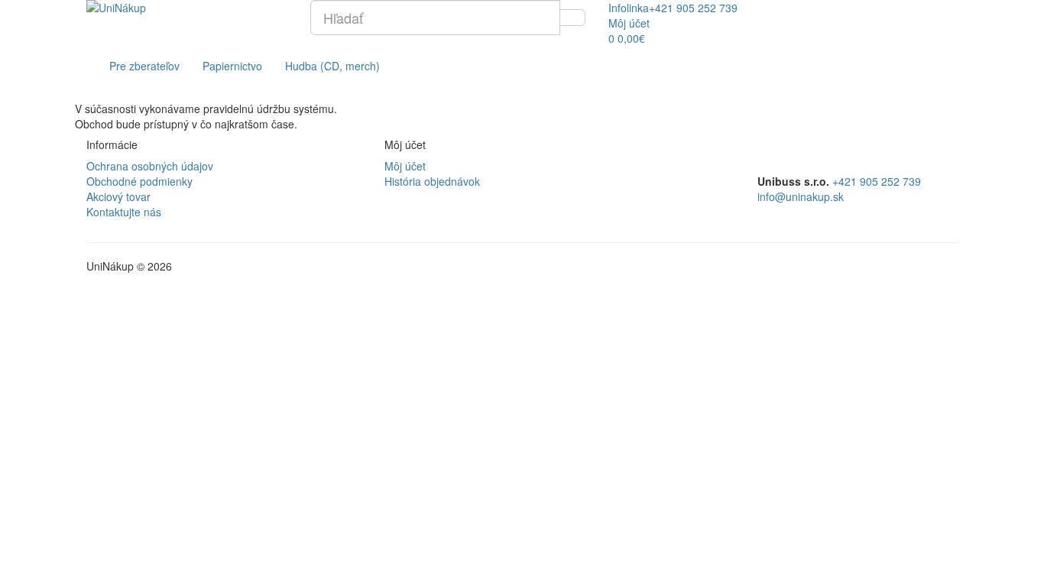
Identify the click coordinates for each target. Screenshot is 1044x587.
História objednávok (432, 181)
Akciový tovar (118, 196)
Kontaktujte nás (123, 211)
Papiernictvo (232, 65)
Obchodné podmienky (139, 181)
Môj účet (405, 166)
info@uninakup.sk (800, 196)
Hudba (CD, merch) (332, 65)
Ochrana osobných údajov (149, 166)
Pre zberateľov (144, 65)
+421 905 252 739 (876, 181)
